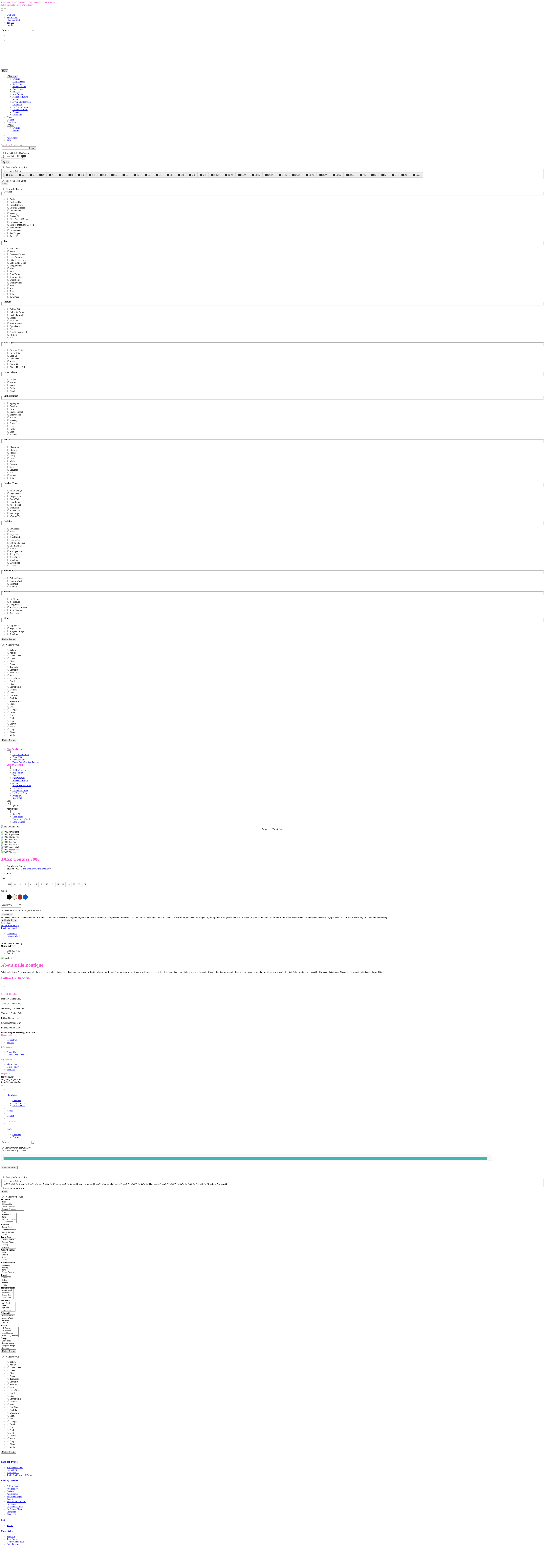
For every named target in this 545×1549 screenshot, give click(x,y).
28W (311, 174)
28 (182, 174)
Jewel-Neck (15, 537)
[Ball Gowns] (8, 1214)
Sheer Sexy (15, 280)
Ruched (13, 335)
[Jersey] (6, 1285)
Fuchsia (13, 698)
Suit (11, 288)
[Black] (9, 896)
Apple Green (15, 655)
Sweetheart (15, 563)
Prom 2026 (17, 757)
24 (160, 174)
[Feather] (6, 1282)
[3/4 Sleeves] (9, 1331)
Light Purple (15, 687)
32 (204, 174)
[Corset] (10, 1234)
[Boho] (8, 1217)
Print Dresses (15, 274)
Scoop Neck (15, 554)
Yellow (13, 650)
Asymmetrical (16, 493)
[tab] (275, 756)
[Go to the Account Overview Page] (2, 10)
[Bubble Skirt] (10, 1227)
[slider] (489, 1158)
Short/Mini (14, 507)
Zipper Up (14, 364)
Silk (11, 472)
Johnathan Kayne (20, 780)
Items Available (14, 936)
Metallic (13, 382)
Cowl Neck (15, 529)
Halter (12, 531)
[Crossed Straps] (8, 1242)
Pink (12, 692)
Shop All (16, 814)
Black (12, 726)
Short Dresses (16, 282)
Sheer (12, 361)
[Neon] (4, 1257)
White (12, 735)
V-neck (13, 565)
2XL (418, 174)
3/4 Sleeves (15, 602)
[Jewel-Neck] (8, 1310)
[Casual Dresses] (12, 1207)
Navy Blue (15, 678)
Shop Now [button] (12, 1095)
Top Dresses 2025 (20, 754)
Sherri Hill (17, 798)
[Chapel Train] (7, 1295)
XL (405, 174)
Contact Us (12, 1040)
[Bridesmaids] (12, 1204)
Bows (12, 409)
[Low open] (8, 1247)
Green (12, 658)
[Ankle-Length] (7, 1290)
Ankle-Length (16, 490)
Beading (13, 406)
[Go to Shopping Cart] (2, 8)
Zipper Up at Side (18, 367)
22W (270, 174)
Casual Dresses (16, 205)
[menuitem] (275, 15)
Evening (13, 213)
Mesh (12, 461)
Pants (12, 271)
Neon (12, 385)
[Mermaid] (8, 1320)
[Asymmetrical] (7, 1293)
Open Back (15, 326)
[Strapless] (8, 1348)
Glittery (13, 379)
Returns (10, 1042)
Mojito (13, 653)
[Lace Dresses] (8, 1222)
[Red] (20, 896)
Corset (12, 318)
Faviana (16, 775)
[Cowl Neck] (8, 1303)
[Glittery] (4, 1252)
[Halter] (8, 1305)
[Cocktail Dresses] (12, 1209)
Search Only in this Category (18, 153)
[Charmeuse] (6, 1278)
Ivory (12, 715)
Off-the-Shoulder (17, 543)
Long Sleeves (16, 604)
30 (193, 174)
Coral (12, 712)
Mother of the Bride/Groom (22, 225)
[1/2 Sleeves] (9, 1328)
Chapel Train (15, 496)
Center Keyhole (17, 315)
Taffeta (13, 475)
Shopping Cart (13, 20)
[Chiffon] (6, 1280)
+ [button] (8, 803)
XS (364, 174)
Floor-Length (16, 502)
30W (325, 174)
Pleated (13, 329)
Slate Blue (14, 672)
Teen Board (17, 817)
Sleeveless (14, 613)
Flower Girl (15, 216)
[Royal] (25, 896)
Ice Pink (13, 689)
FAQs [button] (9, 1129)
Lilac (12, 684)
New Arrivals (18, 759)
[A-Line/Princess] (8, 1315)
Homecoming (16, 222)
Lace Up (13, 356)
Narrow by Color (13, 645)
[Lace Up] (8, 1245)
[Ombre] (4, 1260)
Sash (12, 432)
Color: (4, 891)
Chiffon (13, 450)
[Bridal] (12, 1202)
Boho (12, 251)
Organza (13, 464)
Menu (4, 71)
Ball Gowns (15, 248)
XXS (351, 174)
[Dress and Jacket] (8, 1219)
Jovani (15, 783)
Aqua (12, 664)
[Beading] (7, 1267)
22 (149, 174)
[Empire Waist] (8, 1318)
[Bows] (7, 1270)
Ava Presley (17, 773)
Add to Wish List (9, 920)
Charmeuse (15, 447)
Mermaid (14, 584)
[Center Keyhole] (10, 1232)
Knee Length (15, 505)
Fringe (12, 423)
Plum (12, 704)
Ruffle (12, 429)
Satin (12, 467)
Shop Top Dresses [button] (9, 1462)
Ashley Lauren (19, 770)
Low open (14, 358)
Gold (12, 721)
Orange (13, 709)
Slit (11, 337)
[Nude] (14, 896)
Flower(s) (14, 420)
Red (11, 707)
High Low (14, 320)
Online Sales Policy (10, 925)
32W (338, 174)
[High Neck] (8, 1308)
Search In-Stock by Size (16, 167)
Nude (12, 718)
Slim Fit (13, 586)
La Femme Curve (20, 790)
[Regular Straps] (8, 1343)
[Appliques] (7, 1265)
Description (12, 933)
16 (115, 174)
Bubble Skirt (15, 309)
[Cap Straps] (8, 1341)
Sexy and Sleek (17, 277)
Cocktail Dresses (17, 208)
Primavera (17, 796)
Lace (12, 426)
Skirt (12, 285)
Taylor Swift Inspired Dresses (25, 762)
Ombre (13, 388)
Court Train (15, 499)
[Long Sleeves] (9, 1333)
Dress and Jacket (17, 254)
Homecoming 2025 (21, 819)
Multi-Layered (16, 323)
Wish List (11, 15)
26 (171, 174)
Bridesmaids (15, 202)
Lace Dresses (16, 257)
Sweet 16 (14, 236)
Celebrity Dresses (17, 312)
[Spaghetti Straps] (8, 1346)
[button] (12, 76)
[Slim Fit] (8, 1323)
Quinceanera (15, 230)
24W (284, 174)
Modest (13, 268)
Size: (3, 878)
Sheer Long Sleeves (19, 607)
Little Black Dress (18, 260)
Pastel (12, 391)
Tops (12, 291)
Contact (10, 1116)
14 (104, 174)
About (9, 1111)
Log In (10, 25)
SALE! (15, 806)
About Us (11, 1052)
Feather (13, 417)
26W (297, 174)
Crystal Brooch (16, 412)
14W (216, 174)
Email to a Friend (9, 928)
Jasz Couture (18, 778)
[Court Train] (7, 1297)
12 (93, 174)
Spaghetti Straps (17, 631)
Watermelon (15, 701)
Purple (13, 681)
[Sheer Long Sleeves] (9, 1335)
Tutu (12, 294)
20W (257, 174)
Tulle (12, 478)
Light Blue (14, 670)
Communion (15, 210)
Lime (12, 661)
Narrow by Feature (14, 189)
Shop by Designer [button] (9, 1480)
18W (244, 174)
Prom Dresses (16, 227)
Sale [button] (9, 801)
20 (138, 174)
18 (126, 174)
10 (82, 174)
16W (230, 174)
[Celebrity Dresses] (10, 1229)
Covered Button (17, 350)
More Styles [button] (12, 809)
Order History (13, 1067)
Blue (12, 675)
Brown (13, 724)
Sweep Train (15, 510)
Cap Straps (14, 625)
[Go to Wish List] (5, 8)
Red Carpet (15, 233)
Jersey (12, 455)
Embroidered (15, 415)
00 (23, 174)
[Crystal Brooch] (7, 1272)
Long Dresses (16, 265)
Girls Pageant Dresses (19, 219)
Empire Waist (16, 581)
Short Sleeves (16, 610)
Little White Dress (18, 263)
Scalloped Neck (17, 551)
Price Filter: (11, 156)
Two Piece (14, 297)
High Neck (15, 534)
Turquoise (14, 667)
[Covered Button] (8, 1240)
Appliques (14, 403)
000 (11, 174)
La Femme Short (20, 793)
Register (10, 22)
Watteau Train (16, 516)
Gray (12, 729)
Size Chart (6, 923)
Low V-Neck (16, 540)
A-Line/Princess (17, 578)
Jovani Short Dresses (21, 785)
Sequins (13, 434)
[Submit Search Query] (33, 1143)
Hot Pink (14, 695)
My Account (12, 17)
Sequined (14, 470)
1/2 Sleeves (15, 599)
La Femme (17, 788)
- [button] (8, 752)
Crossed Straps (16, 353)
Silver (12, 732)
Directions (11, 1121)
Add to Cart (7, 915)
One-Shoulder (16, 546)
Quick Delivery (43, 868)
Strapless (14, 560)
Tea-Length (15, 513)
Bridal (12, 199)
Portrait (13, 548)
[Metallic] (4, 1255)
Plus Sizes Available (19, 332)
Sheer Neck (15, 557)
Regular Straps (16, 628)
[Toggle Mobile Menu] (2, 1085)
